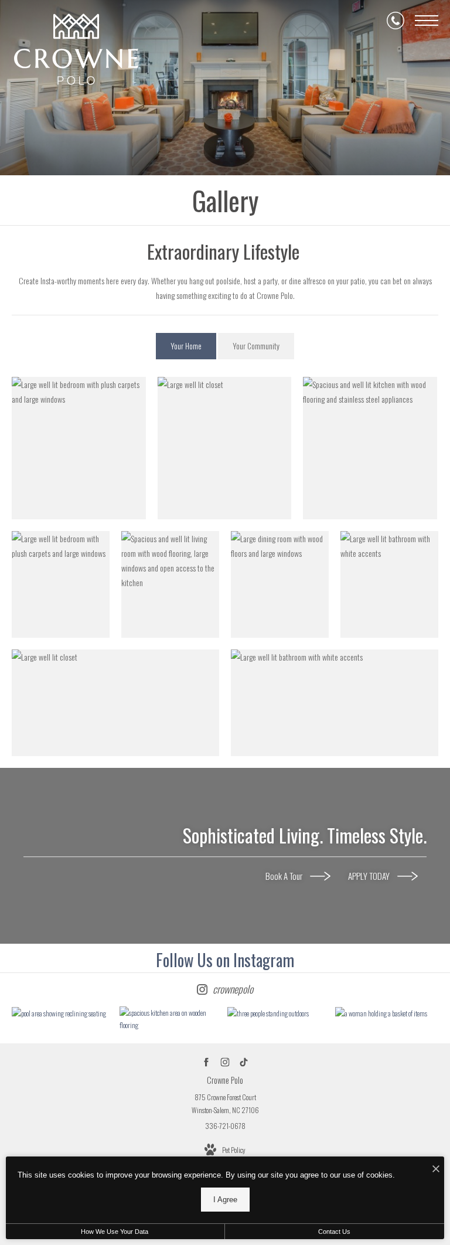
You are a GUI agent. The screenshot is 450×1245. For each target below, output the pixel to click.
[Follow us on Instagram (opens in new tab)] (225, 1062)
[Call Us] (395, 20)
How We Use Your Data (114, 1231)
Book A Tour (284, 875)
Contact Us (334, 1231)
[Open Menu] (426, 20)
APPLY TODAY (369, 875)
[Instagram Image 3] (278, 1013)
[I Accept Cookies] (435, 1168)
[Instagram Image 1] (63, 1013)
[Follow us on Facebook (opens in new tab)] (206, 1062)
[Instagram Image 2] (170, 1019)
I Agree (225, 1199)
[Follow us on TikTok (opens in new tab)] (244, 1062)
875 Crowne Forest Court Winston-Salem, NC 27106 (225, 1103)
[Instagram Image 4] (386, 1013)
